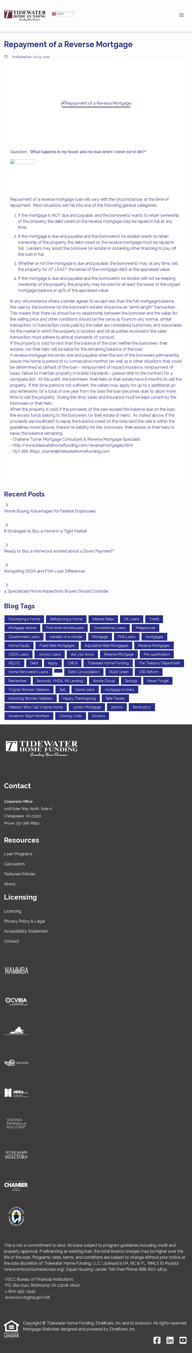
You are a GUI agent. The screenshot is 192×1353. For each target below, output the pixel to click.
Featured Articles (19, 874)
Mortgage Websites (41, 1329)
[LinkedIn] (170, 1340)
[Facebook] (157, 1340)
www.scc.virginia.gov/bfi (27, 1297)
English (60, 14)
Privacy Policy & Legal (24, 921)
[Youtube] (183, 1340)
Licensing (13, 911)
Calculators (14, 864)
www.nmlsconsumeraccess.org (34, 1269)
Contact (11, 941)
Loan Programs (18, 854)
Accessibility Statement (26, 931)
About (10, 884)
